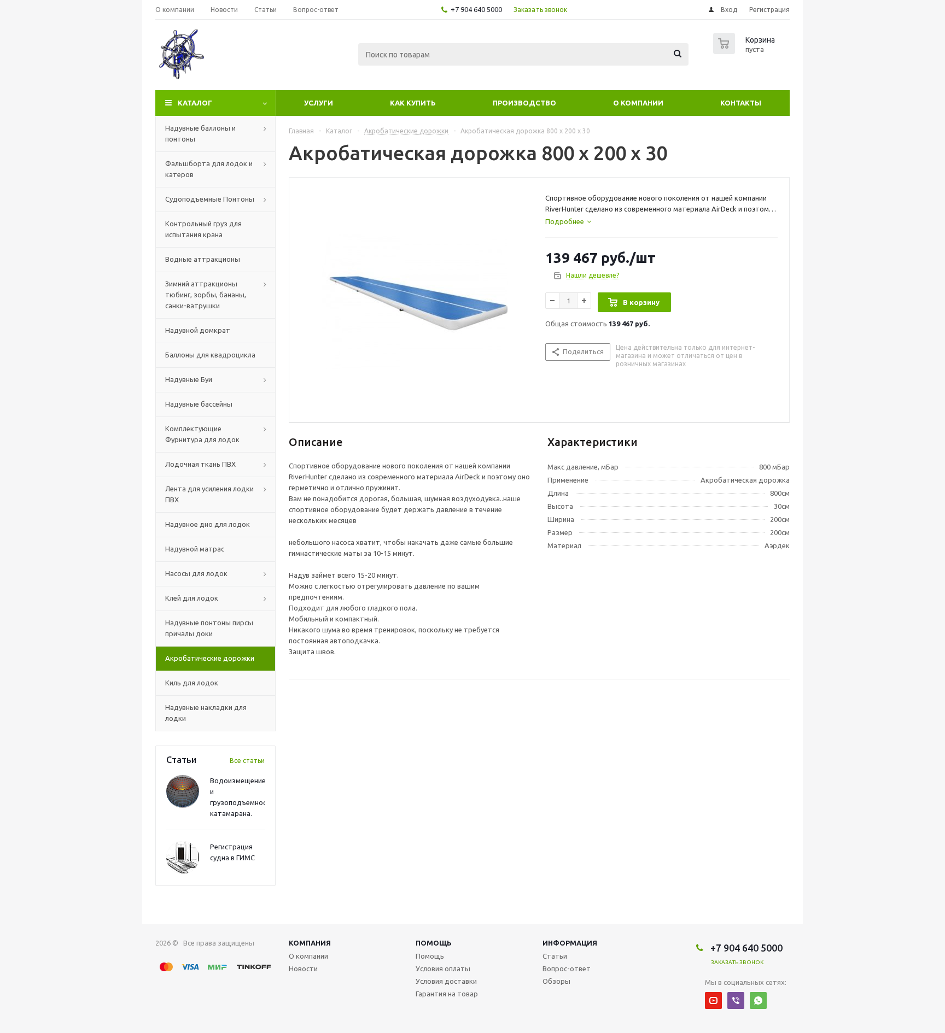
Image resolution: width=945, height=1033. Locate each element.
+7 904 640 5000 (476, 9)
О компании (638, 103)
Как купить (413, 103)
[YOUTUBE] (713, 1000)
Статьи (554, 956)
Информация (569, 943)
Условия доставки (446, 981)
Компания (310, 943)
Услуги (318, 103)
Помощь (434, 943)
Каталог (195, 103)
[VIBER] (735, 1000)
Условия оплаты (443, 968)
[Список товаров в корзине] (745, 51)
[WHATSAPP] (758, 1000)
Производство (524, 103)
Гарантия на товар (447, 993)
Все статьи (247, 760)
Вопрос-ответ (566, 968)
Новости (303, 968)
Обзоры (556, 981)
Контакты (740, 103)
